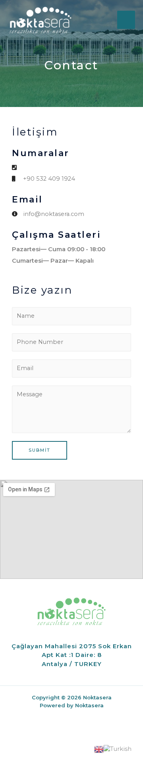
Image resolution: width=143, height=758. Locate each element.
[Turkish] (117, 748)
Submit (39, 450)
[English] (99, 748)
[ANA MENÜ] (126, 20)
